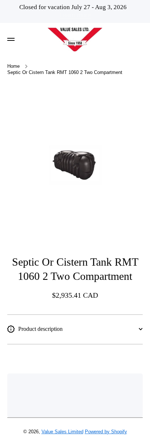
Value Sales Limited (62, 431)
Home (13, 66)
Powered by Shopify (106, 431)
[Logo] (75, 40)
